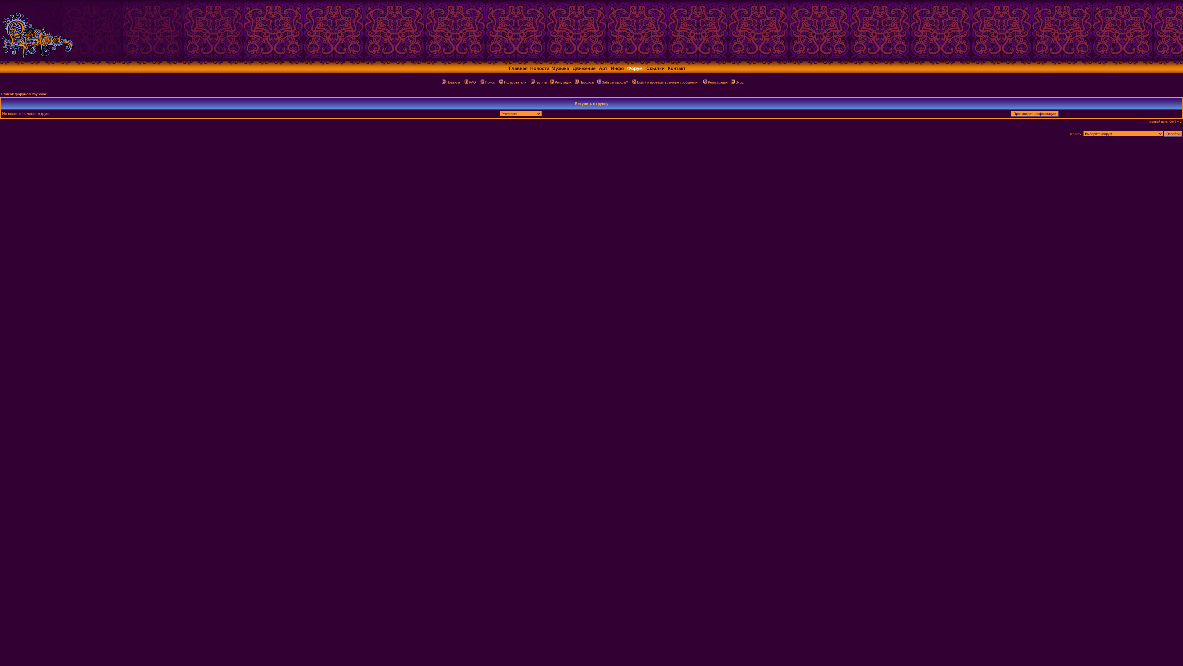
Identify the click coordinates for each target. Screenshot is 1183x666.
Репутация (563, 82)
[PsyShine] (122, 59)
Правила (453, 82)
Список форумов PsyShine (24, 94)
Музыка (560, 68)
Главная (518, 68)
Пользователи (515, 82)
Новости (539, 68)
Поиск (490, 82)
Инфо (617, 68)
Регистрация (718, 82)
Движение (584, 68)
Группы (541, 82)
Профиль (586, 82)
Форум (635, 68)
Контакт (676, 68)
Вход (739, 82)
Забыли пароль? (615, 82)
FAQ (472, 82)
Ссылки (655, 68)
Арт (603, 68)
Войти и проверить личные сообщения (667, 82)
